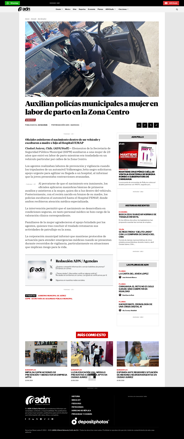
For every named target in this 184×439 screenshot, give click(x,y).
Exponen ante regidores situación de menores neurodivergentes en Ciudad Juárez (137, 374)
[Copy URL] (156, 125)
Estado (33, 19)
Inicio (27, 19)
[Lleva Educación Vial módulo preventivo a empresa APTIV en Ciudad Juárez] (92, 354)
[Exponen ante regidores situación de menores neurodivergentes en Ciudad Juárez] (138, 354)
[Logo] (25, 9)
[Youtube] (52, 419)
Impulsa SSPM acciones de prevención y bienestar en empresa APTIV (46, 374)
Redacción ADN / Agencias (77, 261)
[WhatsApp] (139, 125)
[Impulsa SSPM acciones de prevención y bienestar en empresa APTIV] (46, 354)
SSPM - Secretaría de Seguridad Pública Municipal (48, 299)
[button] (160, 9)
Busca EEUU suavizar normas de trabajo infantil (137, 215)
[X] (150, 125)
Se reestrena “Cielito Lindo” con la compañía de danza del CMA (136, 234)
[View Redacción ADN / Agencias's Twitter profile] (51, 267)
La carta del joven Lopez (133, 273)
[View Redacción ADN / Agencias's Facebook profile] (51, 260)
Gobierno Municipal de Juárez (52, 296)
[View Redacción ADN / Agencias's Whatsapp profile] (51, 273)
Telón (121, 229)
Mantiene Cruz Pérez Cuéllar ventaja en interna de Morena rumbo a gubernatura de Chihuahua (137, 175)
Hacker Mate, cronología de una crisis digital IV (135, 305)
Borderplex (42, 19)
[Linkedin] (33, 419)
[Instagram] (29, 419)
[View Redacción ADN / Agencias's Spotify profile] (51, 280)
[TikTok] (44, 419)
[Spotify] (41, 419)
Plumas (122, 271)
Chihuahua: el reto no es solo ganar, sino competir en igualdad (136, 289)
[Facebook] (144, 125)
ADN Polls (123, 169)
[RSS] (37, 419)
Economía (123, 212)
